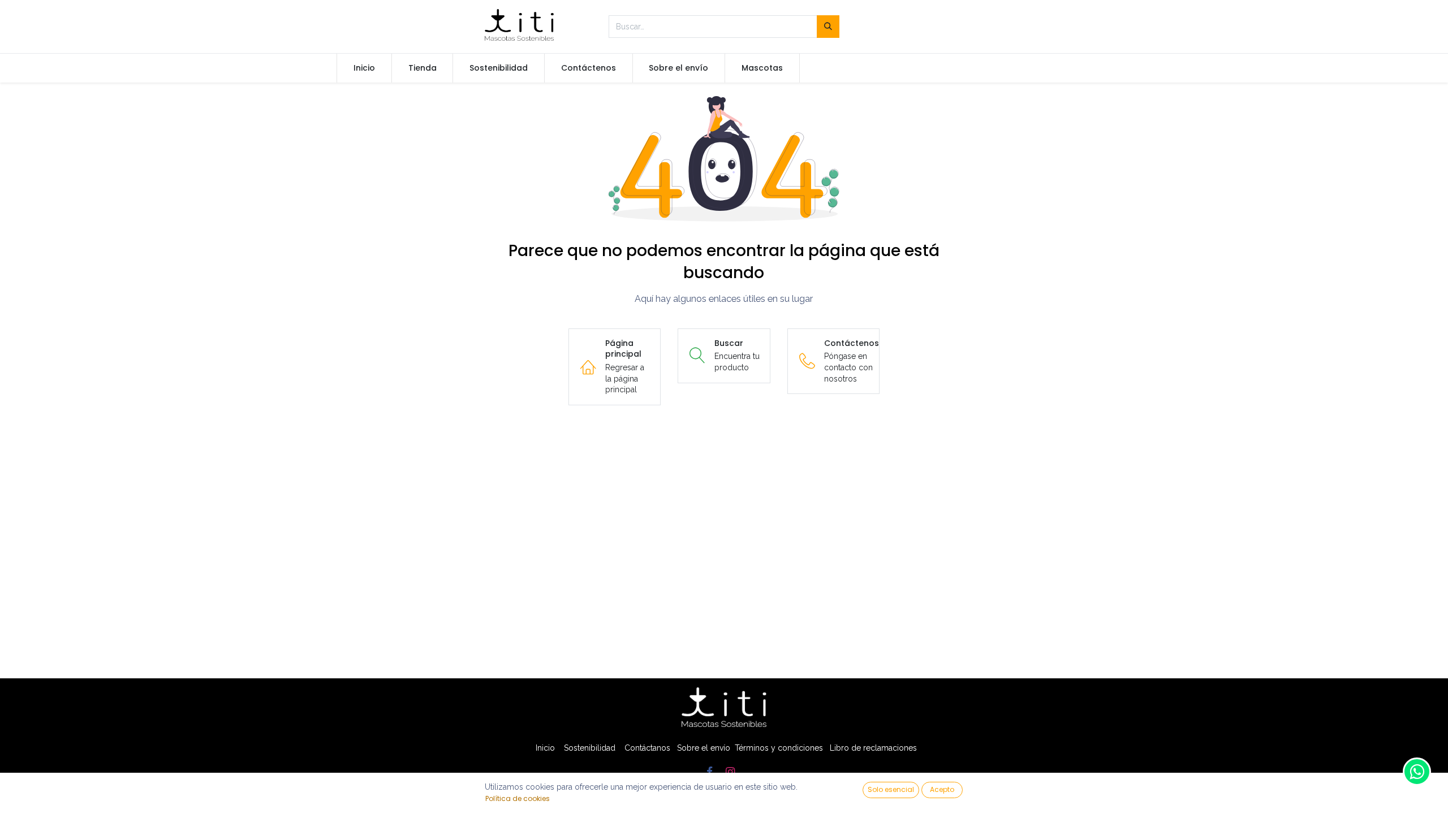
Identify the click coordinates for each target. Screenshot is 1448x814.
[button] (891, 790)
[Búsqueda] (828, 26)
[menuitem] (364, 68)
